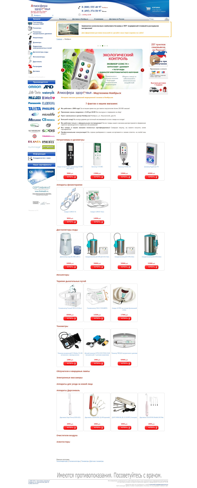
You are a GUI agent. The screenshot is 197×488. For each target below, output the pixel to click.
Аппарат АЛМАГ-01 (70, 212)
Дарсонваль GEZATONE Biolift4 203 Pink (151, 417)
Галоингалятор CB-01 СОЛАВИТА (97, 308)
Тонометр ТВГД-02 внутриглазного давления (124, 353)
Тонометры (85, 461)
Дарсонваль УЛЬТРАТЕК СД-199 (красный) (97, 417)
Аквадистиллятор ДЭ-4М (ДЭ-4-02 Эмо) (97, 257)
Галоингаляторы (74, 461)
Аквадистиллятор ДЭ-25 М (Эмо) (151, 257)
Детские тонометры (97, 461)
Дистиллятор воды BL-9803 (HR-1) (70, 257)
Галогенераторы (62, 461)
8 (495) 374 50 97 (91, 11)
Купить (70, 177)
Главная (59, 39)
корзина (156, 7)
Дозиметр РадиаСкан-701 (151, 167)
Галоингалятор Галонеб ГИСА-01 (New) (70, 308)
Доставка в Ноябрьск (80, 19)
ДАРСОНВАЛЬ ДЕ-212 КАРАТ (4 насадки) (124, 417)
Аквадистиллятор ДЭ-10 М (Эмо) (124, 257)
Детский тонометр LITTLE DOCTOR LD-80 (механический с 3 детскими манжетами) (97, 354)
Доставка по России (116, 19)
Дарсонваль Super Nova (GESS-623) (70, 417)
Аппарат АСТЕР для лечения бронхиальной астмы (124, 309)
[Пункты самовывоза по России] (158, 54)
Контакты (62, 19)
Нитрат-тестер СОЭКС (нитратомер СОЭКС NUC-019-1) (70, 167)
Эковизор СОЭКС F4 (124, 167)
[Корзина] (148, 10)
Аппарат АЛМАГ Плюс (97, 212)
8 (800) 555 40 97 (91, 7)
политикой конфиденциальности (158, 484)
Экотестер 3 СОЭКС (97, 167)
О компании (98, 19)
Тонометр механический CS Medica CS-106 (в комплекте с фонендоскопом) (70, 354)
